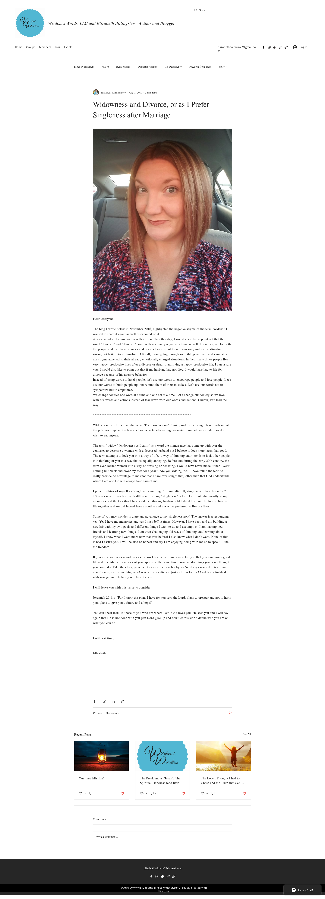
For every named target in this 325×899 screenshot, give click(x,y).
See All (247, 734)
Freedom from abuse (200, 66)
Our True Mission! (91, 778)
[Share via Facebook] (94, 701)
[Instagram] (269, 47)
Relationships (123, 66)
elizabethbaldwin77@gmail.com (163, 868)
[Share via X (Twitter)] (104, 701)
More (222, 66)
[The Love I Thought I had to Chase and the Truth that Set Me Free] (223, 756)
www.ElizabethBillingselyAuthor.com (156, 887)
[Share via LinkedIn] (113, 701)
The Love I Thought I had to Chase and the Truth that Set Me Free (223, 780)
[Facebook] (263, 47)
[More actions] (230, 92)
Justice (105, 66)
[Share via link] (122, 701)
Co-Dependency (173, 66)
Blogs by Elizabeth (84, 66)
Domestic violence (147, 66)
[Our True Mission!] (101, 756)
